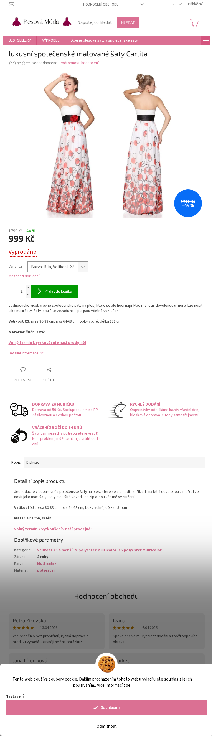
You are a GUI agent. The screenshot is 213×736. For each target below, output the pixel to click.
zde (127, 685)
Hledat (128, 22)
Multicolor (46, 564)
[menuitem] (19, 40)
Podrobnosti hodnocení (79, 63)
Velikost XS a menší (54, 550)
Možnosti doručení (24, 276)
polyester (46, 570)
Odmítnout (107, 726)
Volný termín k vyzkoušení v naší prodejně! (47, 343)
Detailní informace (24, 353)
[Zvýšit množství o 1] (28, 288)
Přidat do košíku (58, 291)
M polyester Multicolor (95, 550)
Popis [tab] (16, 462)
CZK (174, 4)
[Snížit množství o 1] (28, 294)
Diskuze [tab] (32, 462)
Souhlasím (110, 707)
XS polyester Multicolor (140, 550)
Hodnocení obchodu (101, 4)
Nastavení (15, 696)
